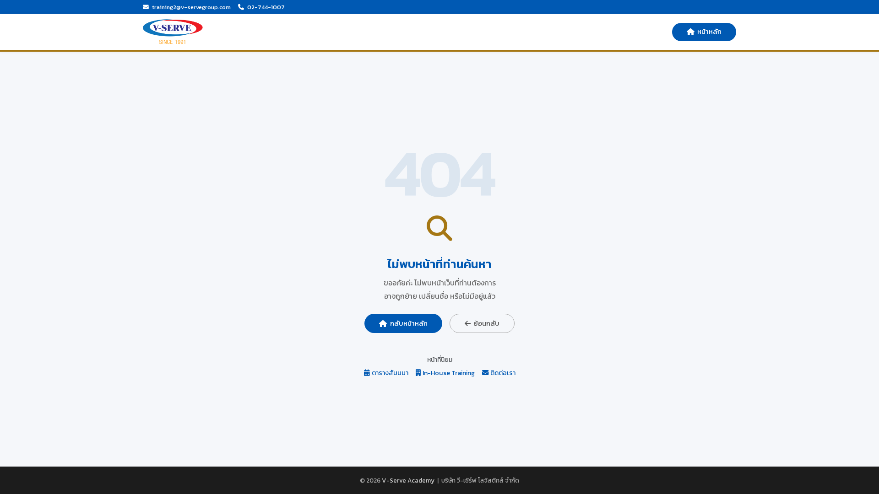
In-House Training (449, 373)
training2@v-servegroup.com (191, 7)
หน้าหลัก (709, 31)
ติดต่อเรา (502, 373)
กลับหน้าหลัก (409, 323)
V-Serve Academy (408, 480)
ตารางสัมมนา (390, 373)
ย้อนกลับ (486, 323)
